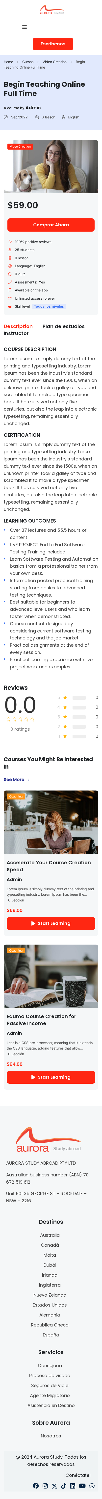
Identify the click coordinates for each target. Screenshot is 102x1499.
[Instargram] (45, 1486)
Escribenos (53, 44)
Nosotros (51, 1436)
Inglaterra (50, 1285)
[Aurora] (52, 9)
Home (8, 62)
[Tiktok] (63, 1486)
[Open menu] (25, 27)
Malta (50, 1255)
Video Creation (55, 62)
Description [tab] (18, 326)
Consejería (50, 1365)
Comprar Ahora (51, 225)
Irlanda (49, 1275)
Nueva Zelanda (49, 1295)
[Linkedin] (72, 1486)
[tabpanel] (51, 508)
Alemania (49, 1315)
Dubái (50, 1265)
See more (14, 779)
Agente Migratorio (50, 1395)
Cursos (27, 62)
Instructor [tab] (16, 333)
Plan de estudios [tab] (64, 326)
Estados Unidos (50, 1305)
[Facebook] (36, 1486)
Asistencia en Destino (51, 1405)
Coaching (16, 796)
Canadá (50, 1245)
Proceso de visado (49, 1375)
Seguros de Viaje (49, 1385)
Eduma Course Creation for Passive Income (41, 1020)
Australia (50, 1235)
